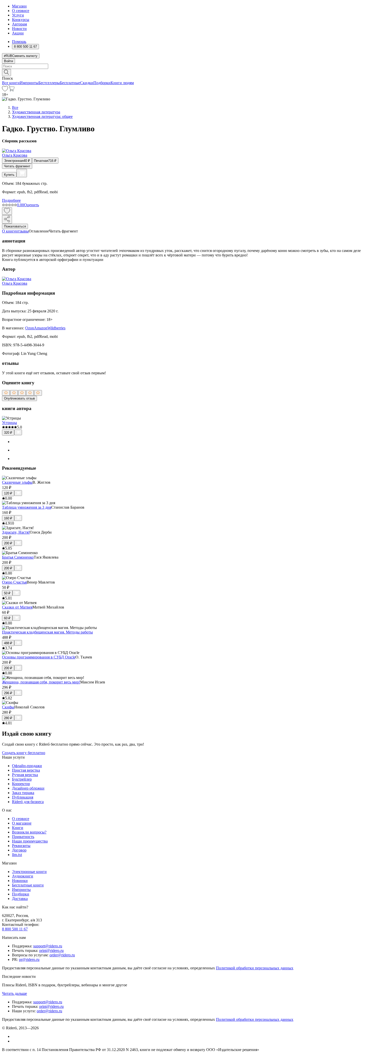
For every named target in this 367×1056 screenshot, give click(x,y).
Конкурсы (20, 19)
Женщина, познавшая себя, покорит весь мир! (41, 682)
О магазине (21, 823)
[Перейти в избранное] (5, 90)
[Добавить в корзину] (21, 173)
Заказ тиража (23, 793)
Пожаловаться (15, 226)
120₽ (8, 493)
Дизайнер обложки (28, 788)
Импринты (29, 83)
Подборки (102, 83)
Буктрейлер (22, 779)
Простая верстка (26, 770)
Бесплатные (70, 83)
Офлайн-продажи (27, 766)
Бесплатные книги (28, 885)
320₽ (8, 432)
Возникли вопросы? (29, 832)
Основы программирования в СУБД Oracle (38, 657)
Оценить (31, 205)
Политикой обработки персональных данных (254, 968)
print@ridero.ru (51, 950)
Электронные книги (29, 871)
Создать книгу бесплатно (23, 753)
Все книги (11, 83)
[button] (183, 72)
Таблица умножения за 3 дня (26, 507)
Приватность (23, 837)
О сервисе (20, 10)
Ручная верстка (25, 775)
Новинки (20, 880)
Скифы (8, 707)
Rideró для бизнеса (28, 802)
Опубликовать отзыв (19, 398)
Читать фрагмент (17, 166)
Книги (17, 828)
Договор (19, 850)
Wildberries (56, 328)
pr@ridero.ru (29, 959)
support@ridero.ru (47, 946)
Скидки (86, 83)
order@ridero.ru (62, 955)
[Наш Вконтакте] (14, 1036)
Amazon (40, 328)
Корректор (21, 784)
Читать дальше (14, 993)
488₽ (8, 643)
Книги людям (122, 83)
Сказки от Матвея (17, 607)
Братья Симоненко (18, 557)
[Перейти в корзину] (11, 90)
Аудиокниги (22, 876)
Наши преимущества (30, 841)
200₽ (8, 543)
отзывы (22, 231)
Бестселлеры (49, 83)
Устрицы (9, 423)
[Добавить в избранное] (7, 211)
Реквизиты (21, 846)
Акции (18, 33)
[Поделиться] (7, 219)
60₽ (7, 618)
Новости (19, 28)
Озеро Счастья (14, 582)
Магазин (19, 6)
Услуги (18, 15)
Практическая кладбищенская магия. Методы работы (47, 632)
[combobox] (183, 66)
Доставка (20, 898)
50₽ (7, 593)
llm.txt (17, 854)
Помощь (19, 41)
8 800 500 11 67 (15, 929)
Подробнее (11, 200)
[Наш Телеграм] (14, 1041)
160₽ (8, 518)
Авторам (19, 24)
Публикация (22, 797)
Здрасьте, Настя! (16, 532)
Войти (8, 61)
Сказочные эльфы (17, 482)
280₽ (8, 718)
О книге (9, 231)
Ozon (29, 328)
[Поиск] (6, 72)
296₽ (8, 693)
